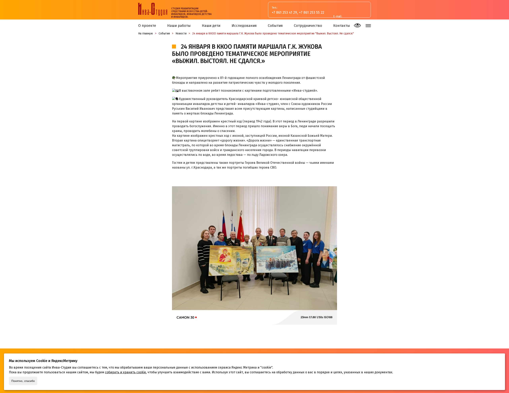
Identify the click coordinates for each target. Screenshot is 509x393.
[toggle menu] (368, 25)
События (275, 25)
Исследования (244, 25)
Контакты (341, 25)
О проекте (147, 25)
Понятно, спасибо (23, 380)
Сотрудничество (308, 25)
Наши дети (211, 25)
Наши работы (179, 25)
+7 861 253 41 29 (284, 12)
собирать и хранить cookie (125, 372)
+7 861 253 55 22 (311, 12)
